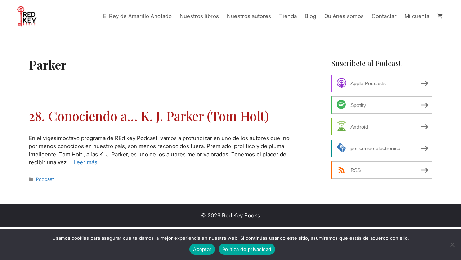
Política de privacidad (247, 249)
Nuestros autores (249, 16)
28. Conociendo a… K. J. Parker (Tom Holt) (149, 115)
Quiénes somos (344, 16)
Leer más (85, 162)
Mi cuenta (416, 16)
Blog (310, 16)
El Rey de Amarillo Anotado (137, 16)
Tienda (288, 16)
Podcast (45, 179)
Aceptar (202, 249)
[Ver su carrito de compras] (440, 16)
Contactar (384, 16)
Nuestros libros (199, 16)
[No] (452, 244)
